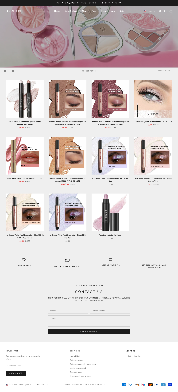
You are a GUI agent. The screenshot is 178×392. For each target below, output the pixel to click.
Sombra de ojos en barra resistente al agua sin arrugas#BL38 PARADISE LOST (67, 123)
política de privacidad (78, 368)
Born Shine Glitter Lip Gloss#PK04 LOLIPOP (24, 178)
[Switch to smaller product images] (9, 71)
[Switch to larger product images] (5, 71)
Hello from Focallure (133, 356)
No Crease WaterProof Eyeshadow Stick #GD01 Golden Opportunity (25, 236)
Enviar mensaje (89, 332)
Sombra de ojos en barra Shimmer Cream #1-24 (153, 121)
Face (94, 11)
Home (57, 11)
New (84, 11)
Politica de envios (76, 360)
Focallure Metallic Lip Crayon (110, 235)
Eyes (103, 11)
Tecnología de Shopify (94, 385)
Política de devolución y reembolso (83, 364)
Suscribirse (16, 373)
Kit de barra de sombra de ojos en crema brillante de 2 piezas (25, 123)
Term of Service (76, 372)
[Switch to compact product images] (13, 71)
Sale (122, 11)
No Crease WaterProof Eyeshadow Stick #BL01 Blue (110, 179)
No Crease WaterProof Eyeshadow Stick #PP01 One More (67, 236)
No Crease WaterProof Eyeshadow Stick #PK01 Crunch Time (153, 179)
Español (41, 385)
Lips (113, 11)
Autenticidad (75, 356)
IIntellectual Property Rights (80, 376)
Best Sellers (71, 11)
